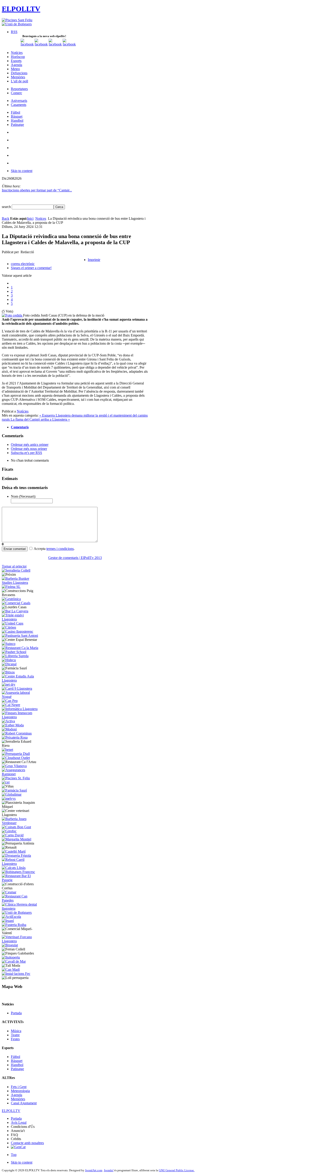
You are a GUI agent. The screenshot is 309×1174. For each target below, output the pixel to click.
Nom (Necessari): (23, 496)
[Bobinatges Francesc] (18, 872)
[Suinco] (8, 644)
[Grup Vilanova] (14, 766)
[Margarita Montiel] (16, 839)
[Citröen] (9, 627)
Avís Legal (18, 1122)
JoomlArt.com (93, 1170)
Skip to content (21, 171)
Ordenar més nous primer (29, 449)
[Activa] (8, 721)
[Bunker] (21, 583)
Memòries (18, 1099)
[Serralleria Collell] (16, 570)
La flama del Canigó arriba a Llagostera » (40, 419)
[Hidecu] (9, 660)
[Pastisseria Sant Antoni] (20, 635)
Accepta (39, 549)
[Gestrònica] (11, 599)
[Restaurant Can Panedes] (21, 900)
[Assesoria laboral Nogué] (21, 697)
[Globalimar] (11, 794)
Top (14, 1155)
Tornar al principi (14, 566)
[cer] (6, 782)
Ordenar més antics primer (29, 444)
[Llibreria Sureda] (15, 656)
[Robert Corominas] (17, 733)
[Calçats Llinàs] (14, 868)
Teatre (15, 1035)
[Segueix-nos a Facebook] (27, 44)
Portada (16, 1013)
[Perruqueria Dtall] (16, 754)
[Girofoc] (9, 831)
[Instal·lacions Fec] (16, 974)
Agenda (16, 1095)
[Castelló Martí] (14, 851)
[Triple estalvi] (21, 619)
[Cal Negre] (11, 705)
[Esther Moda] (13, 725)
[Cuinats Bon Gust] (16, 827)
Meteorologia (20, 1091)
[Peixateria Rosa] (15, 737)
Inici (30, 218)
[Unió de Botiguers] (17, 24)
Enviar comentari (15, 549)
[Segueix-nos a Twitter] (41, 44)
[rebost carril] (21, 864)
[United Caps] (12, 623)
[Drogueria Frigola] (16, 855)
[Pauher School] (14, 652)
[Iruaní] (8, 921)
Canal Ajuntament (24, 1103)
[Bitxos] (8, 672)
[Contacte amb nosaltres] (69, 44)
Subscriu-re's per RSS (26, 453)
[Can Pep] (10, 701)
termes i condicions (60, 549)
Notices (40, 218)
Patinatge (17, 1069)
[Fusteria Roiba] (14, 925)
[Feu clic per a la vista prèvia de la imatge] (12, 315)
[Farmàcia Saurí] (14, 790)
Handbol (17, 1065)
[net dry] (8, 684)
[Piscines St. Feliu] (16, 778)
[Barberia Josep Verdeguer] (21, 823)
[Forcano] (21, 941)
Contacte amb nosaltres (27, 1143)
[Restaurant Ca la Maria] (20, 648)
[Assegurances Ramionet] (21, 774)
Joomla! (109, 1170)
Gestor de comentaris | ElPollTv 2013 (75, 558)
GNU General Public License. (177, 1170)
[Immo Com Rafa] (21, 717)
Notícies (23, 411)
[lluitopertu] (11, 957)
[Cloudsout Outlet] (16, 758)
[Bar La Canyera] (15, 611)
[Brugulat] (10, 945)
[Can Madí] (11, 969)
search (7, 207)
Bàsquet (16, 1061)
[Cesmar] (9, 892)
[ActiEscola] (11, 917)
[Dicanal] (9, 664)
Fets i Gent (18, 1087)
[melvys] (9, 798)
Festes (15, 1039)
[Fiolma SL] (11, 587)
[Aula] (21, 680)
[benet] (7, 750)
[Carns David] (13, 835)
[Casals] (16, 603)
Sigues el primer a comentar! (31, 268)
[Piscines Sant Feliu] (17, 20)
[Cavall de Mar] (14, 961)
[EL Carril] (17, 688)
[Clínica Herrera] (21, 908)
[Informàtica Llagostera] (20, 709)
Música (16, 1031)
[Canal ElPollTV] (55, 44)
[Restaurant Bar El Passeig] (21, 880)
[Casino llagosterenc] (17, 631)
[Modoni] (9, 729)
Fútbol (15, 1057)
